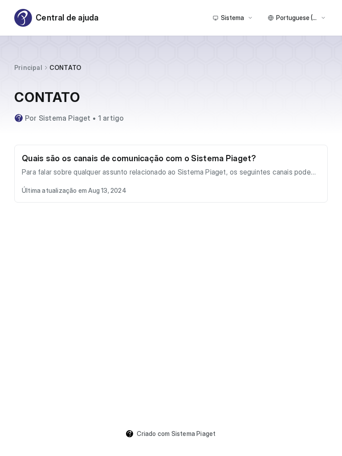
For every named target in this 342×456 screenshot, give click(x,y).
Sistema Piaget (193, 433)
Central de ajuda (67, 17)
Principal (28, 67)
